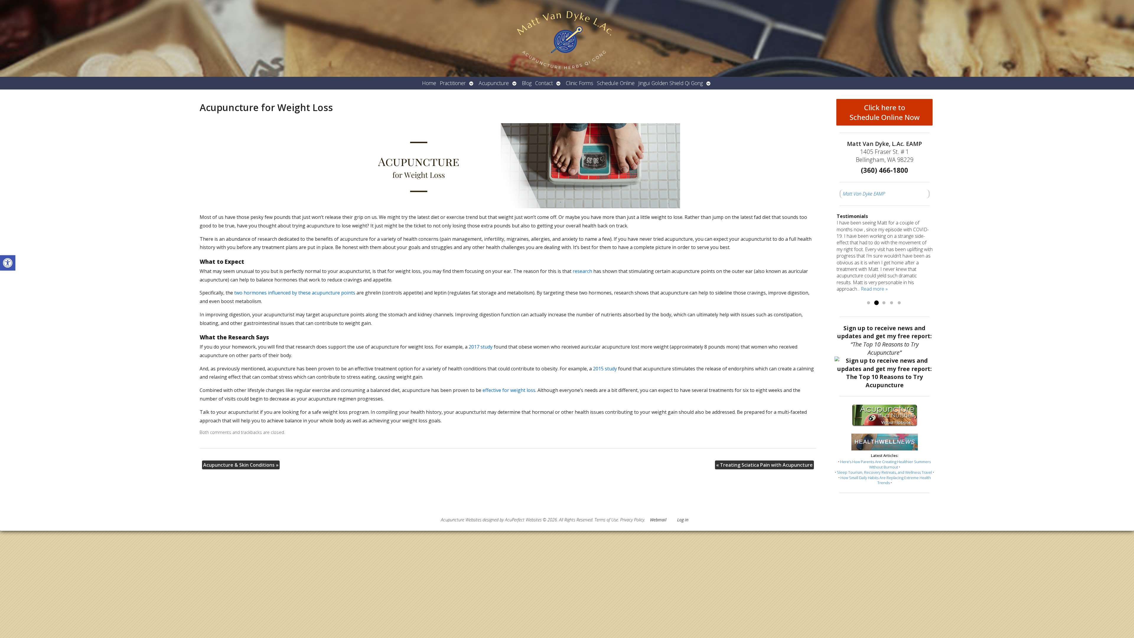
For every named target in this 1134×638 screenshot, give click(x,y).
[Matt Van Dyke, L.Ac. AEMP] (567, 38)
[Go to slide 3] (884, 303)
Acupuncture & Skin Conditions (240, 465)
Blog (527, 83)
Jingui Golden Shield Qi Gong (670, 83)
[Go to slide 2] (876, 303)
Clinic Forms (579, 83)
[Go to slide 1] (868, 303)
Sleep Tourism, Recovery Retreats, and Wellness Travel (884, 472)
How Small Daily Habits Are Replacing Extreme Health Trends (885, 480)
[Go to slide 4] (892, 303)
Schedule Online (616, 83)
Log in (682, 520)
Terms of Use (606, 520)
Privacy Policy (632, 520)
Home (429, 83)
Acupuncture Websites (461, 520)
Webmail (658, 520)
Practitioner (453, 83)
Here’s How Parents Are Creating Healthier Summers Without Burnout (885, 464)
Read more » (874, 289)
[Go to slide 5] (899, 303)
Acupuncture (494, 83)
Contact (544, 83)
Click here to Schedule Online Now (885, 112)
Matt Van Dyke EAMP (864, 194)
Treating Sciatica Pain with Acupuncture (764, 465)
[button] (7, 263)
